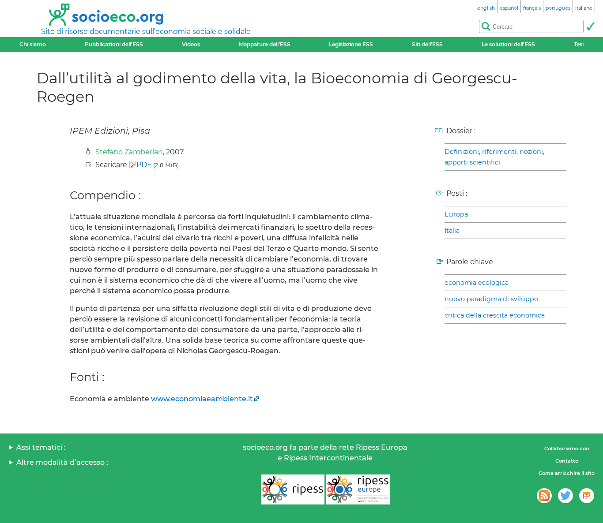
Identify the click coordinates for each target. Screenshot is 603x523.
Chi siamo (32, 44)
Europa (456, 214)
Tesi (579, 44)
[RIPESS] (292, 489)
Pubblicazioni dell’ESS (114, 44)
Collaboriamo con (566, 448)
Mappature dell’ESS (264, 44)
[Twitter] (565, 495)
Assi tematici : (41, 447)
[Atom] (544, 495)
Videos (191, 44)
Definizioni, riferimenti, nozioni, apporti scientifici (494, 157)
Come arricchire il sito (567, 473)
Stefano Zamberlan (129, 152)
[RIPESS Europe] (358, 489)
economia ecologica (477, 283)
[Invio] (590, 26)
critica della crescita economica (495, 315)
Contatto (566, 461)
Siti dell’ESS (427, 44)
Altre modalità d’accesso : (62, 462)
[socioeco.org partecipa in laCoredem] (586, 495)
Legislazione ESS (351, 44)
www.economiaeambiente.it (202, 399)
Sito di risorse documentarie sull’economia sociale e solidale (146, 31)
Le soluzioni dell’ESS (508, 44)
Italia (452, 231)
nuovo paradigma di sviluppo (491, 299)
